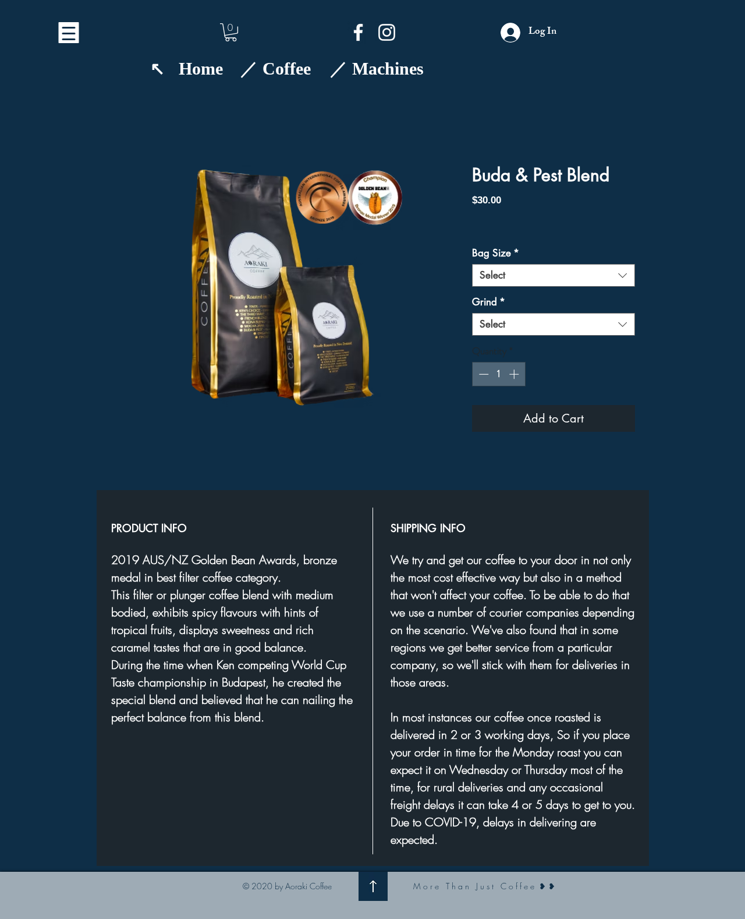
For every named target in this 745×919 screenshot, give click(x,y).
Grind (488, 302)
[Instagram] (386, 32)
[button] (231, 32)
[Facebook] (358, 32)
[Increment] (515, 374)
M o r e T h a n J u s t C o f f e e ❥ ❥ (485, 886)
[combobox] (553, 275)
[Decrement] (482, 374)
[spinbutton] (498, 374)
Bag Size (495, 253)
